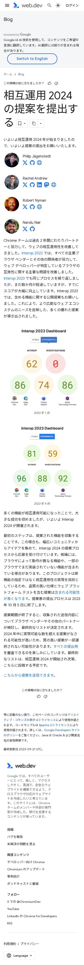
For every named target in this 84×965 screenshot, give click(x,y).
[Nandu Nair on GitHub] (32, 230)
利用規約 (10, 944)
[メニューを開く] (7, 5)
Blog (8, 19)
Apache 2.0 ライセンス (54, 725)
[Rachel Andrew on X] (25, 186)
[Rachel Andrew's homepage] (53, 186)
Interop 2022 (32, 253)
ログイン (72, 5)
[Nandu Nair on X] (25, 230)
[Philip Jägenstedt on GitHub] (32, 164)
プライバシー (29, 944)
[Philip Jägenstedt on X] (25, 164)
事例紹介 (13, 876)
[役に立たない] (56, 83)
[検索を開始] (49, 5)
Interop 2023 (14, 278)
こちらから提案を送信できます (28, 675)
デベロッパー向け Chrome (26, 862)
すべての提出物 (65, 646)
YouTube (13, 909)
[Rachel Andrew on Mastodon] (46, 186)
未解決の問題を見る (21, 844)
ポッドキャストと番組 (23, 884)
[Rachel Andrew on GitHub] (32, 186)
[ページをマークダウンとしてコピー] (34, 123)
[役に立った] (49, 83)
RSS (10, 923)
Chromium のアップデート (26, 869)
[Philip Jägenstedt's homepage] (39, 164)
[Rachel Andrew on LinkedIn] (39, 186)
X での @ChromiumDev (24, 902)
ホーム (8, 74)
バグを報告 (15, 837)
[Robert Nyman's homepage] (39, 208)
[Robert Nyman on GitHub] (32, 208)
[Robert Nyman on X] (25, 208)
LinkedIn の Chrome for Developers (32, 916)
